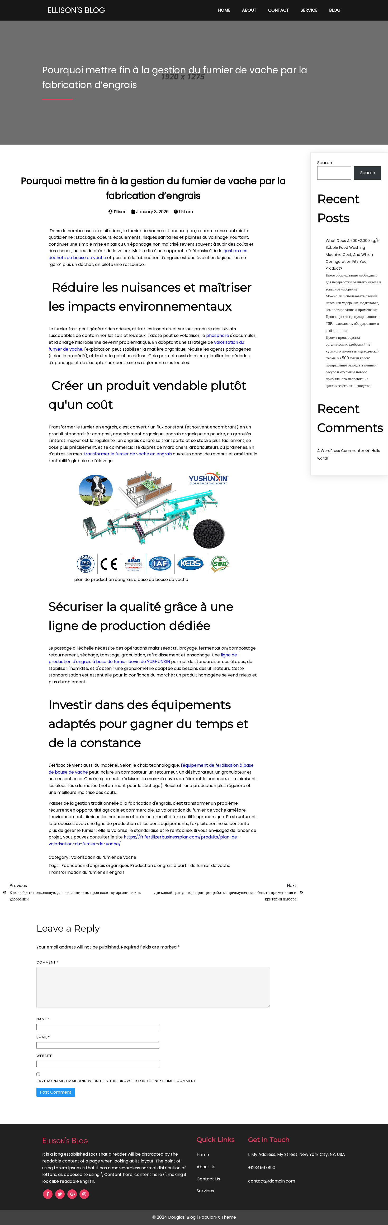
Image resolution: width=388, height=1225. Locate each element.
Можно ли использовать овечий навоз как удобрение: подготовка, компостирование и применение (352, 302)
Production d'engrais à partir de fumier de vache (180, 865)
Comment (47, 962)
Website (44, 1055)
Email (43, 1037)
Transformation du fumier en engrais (87, 872)
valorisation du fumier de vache (103, 857)
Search (324, 163)
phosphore (217, 335)
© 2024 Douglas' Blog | (175, 1217)
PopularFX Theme (217, 1217)
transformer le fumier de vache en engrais (128, 454)
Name (43, 1019)
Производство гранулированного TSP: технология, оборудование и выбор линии (352, 323)
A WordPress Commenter (340, 450)
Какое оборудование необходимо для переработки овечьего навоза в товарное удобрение (353, 282)
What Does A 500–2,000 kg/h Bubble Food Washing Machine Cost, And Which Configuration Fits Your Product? (352, 254)
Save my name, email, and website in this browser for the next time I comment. (116, 1080)
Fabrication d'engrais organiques (95, 865)
